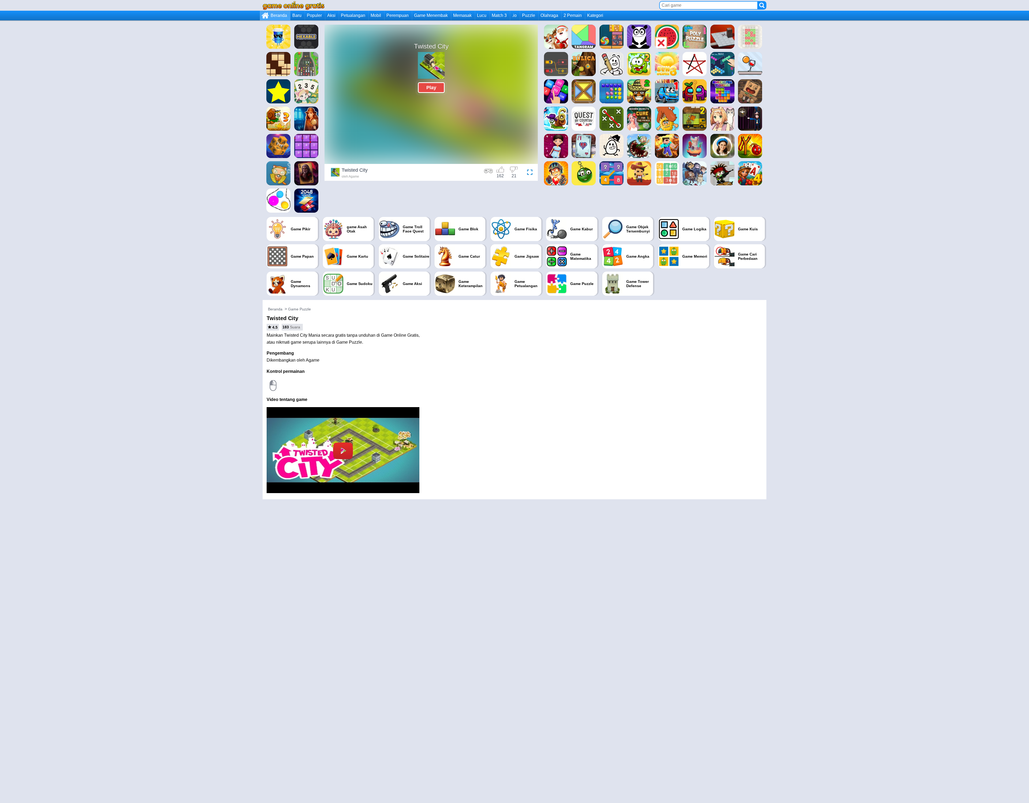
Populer (314, 15)
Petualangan (353, 15)
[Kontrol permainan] (488, 173)
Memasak (462, 15)
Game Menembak (431, 15)
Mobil (376, 15)
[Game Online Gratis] (294, 5)
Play (431, 87)
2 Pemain (573, 15)
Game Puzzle (299, 309)
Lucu (481, 15)
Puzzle (528, 15)
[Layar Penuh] (528, 173)
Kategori (595, 15)
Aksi (331, 15)
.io (514, 15)
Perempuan (397, 15)
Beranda (279, 15)
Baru (296, 15)
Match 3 (499, 15)
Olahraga (549, 15)
